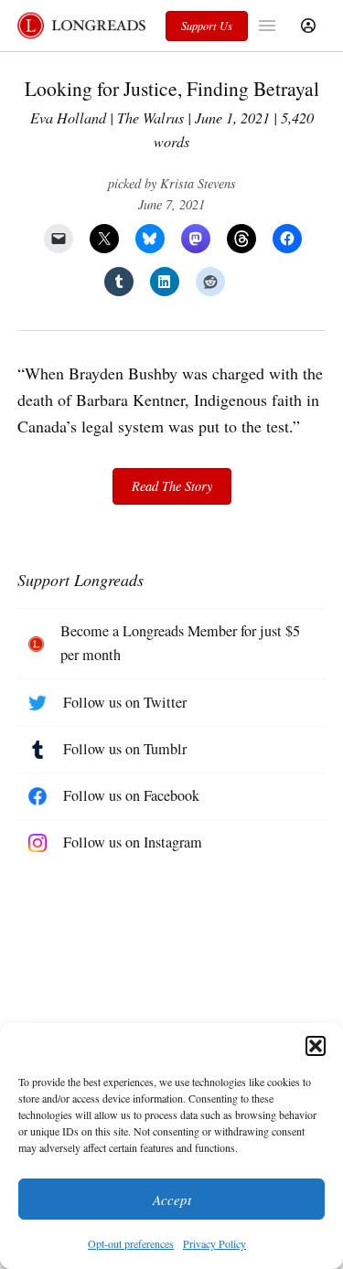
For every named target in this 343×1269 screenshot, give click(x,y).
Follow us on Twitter (125, 702)
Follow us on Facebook (131, 795)
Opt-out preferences (131, 1243)
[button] (315, 1046)
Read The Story (172, 486)
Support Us (206, 25)
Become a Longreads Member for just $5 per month (180, 643)
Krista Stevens (198, 183)
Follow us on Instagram (132, 842)
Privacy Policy (214, 1243)
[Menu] (269, 26)
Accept (172, 1199)
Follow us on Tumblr (125, 749)
